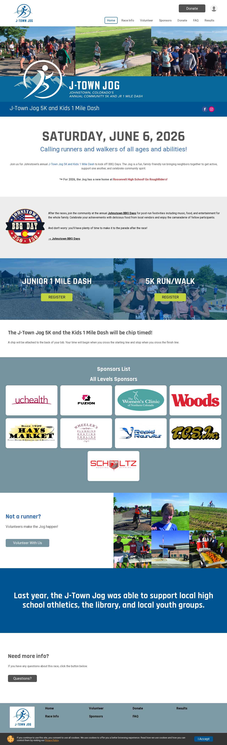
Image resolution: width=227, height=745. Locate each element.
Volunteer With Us (27, 543)
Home (111, 20)
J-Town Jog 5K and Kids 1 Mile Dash (54, 108)
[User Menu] (214, 8)
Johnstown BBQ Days (122, 213)
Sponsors (165, 20)
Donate (192, 8)
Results (209, 20)
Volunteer (146, 20)
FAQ (196, 20)
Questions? (22, 678)
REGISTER (56, 297)
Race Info (127, 20)
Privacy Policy (52, 740)
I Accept (203, 739)
